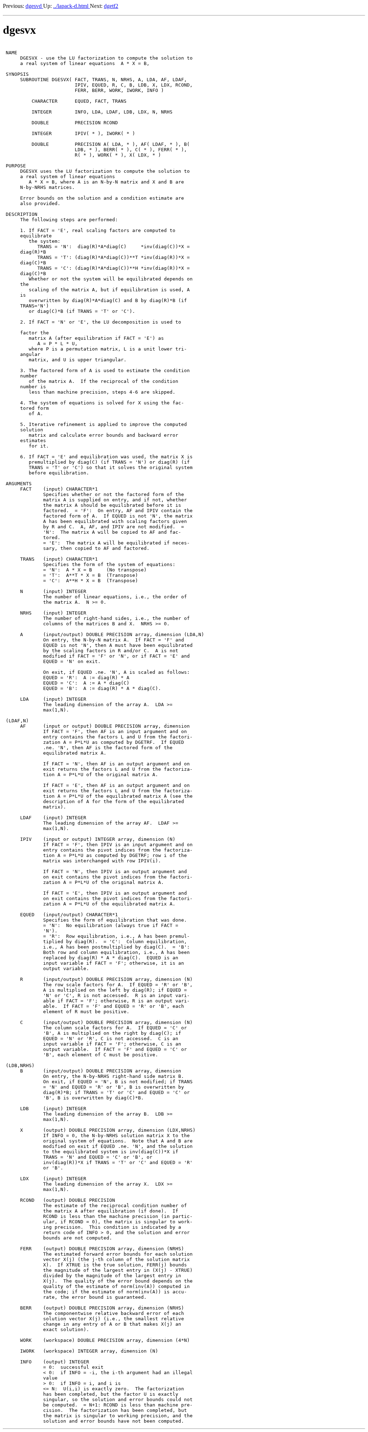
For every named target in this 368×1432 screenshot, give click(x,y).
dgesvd (34, 6)
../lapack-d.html (71, 6)
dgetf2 (111, 6)
